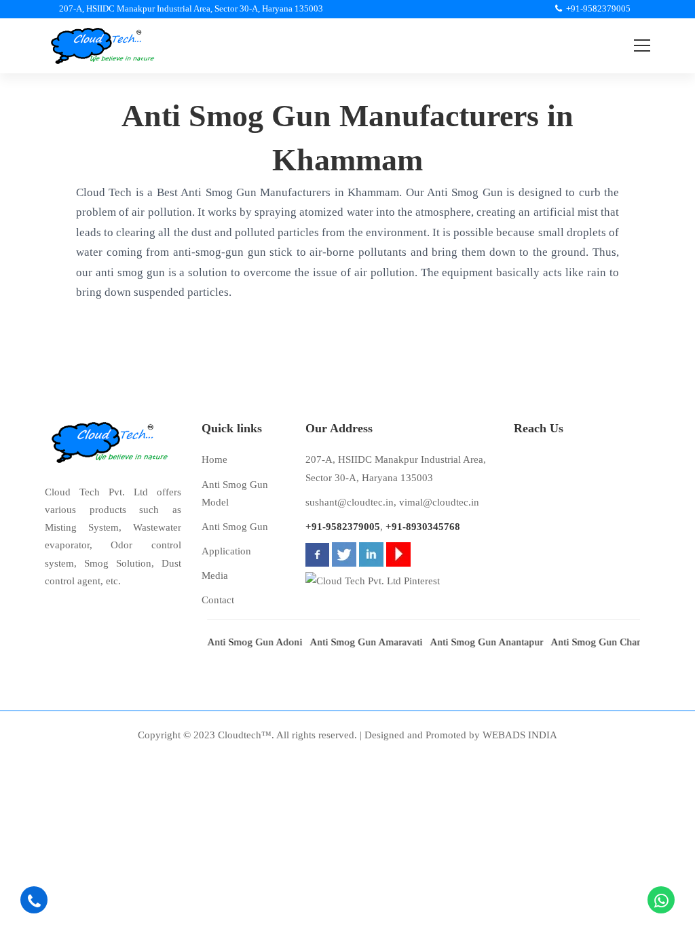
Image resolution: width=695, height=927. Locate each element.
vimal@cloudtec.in (439, 502)
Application (226, 551)
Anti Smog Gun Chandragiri (601, 642)
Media (215, 575)
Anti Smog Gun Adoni (245, 642)
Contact (218, 599)
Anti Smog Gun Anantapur (477, 642)
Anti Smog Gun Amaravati (357, 642)
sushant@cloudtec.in (349, 502)
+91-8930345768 (423, 526)
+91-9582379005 (342, 526)
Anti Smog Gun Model (235, 493)
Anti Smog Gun (235, 526)
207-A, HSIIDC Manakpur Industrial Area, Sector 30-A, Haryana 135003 (395, 468)
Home (214, 459)
